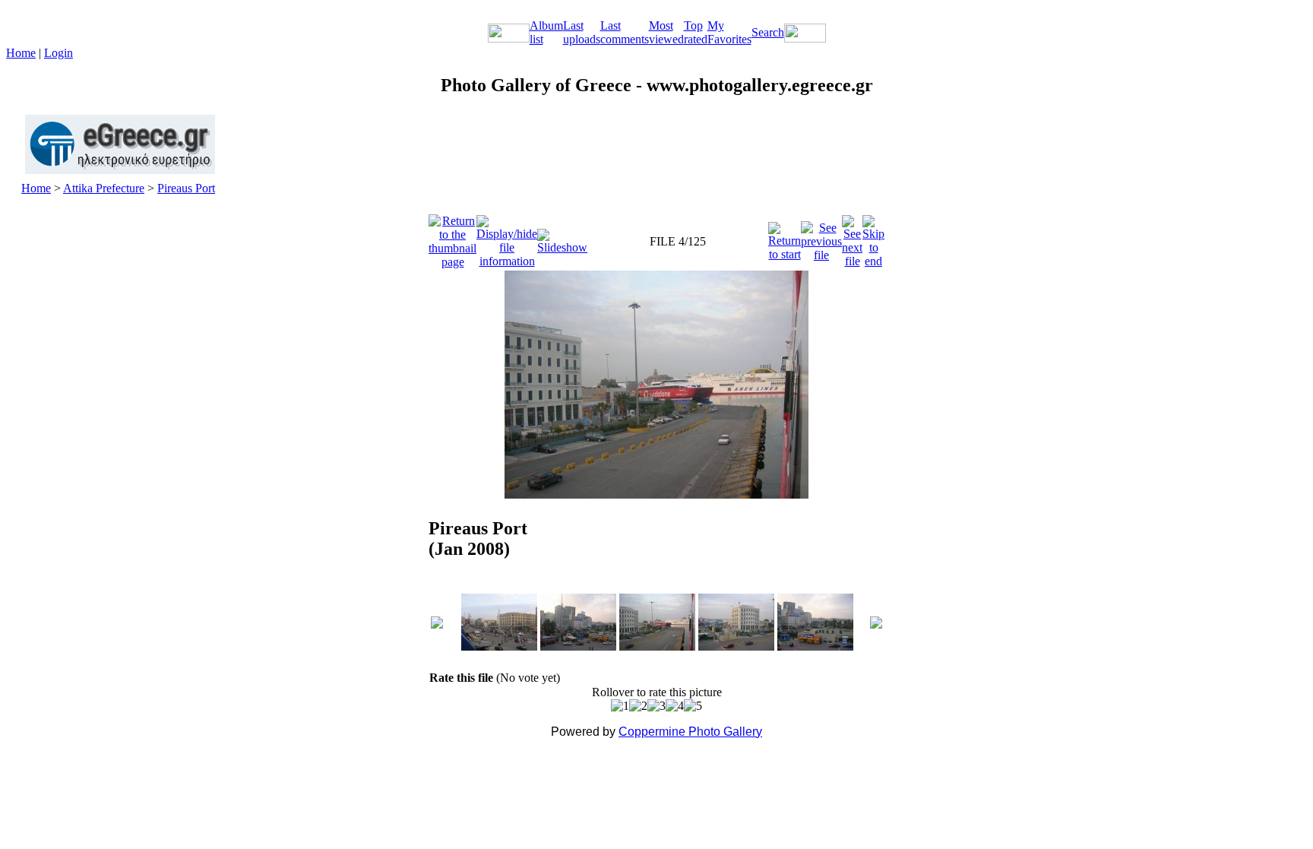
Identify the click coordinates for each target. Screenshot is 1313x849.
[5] (693, 706)
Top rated (695, 32)
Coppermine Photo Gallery (690, 731)
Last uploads (581, 32)
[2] (638, 706)
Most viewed (666, 32)
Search (767, 32)
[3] (656, 706)
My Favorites (729, 32)
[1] (620, 706)
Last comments (624, 32)
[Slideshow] (562, 237)
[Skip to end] (873, 237)
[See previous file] (821, 237)
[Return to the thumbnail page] (452, 237)
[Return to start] (784, 237)
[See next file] (852, 237)
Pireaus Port (186, 188)
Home (21, 52)
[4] (675, 706)
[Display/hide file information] (506, 237)
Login (58, 52)
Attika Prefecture (103, 188)
